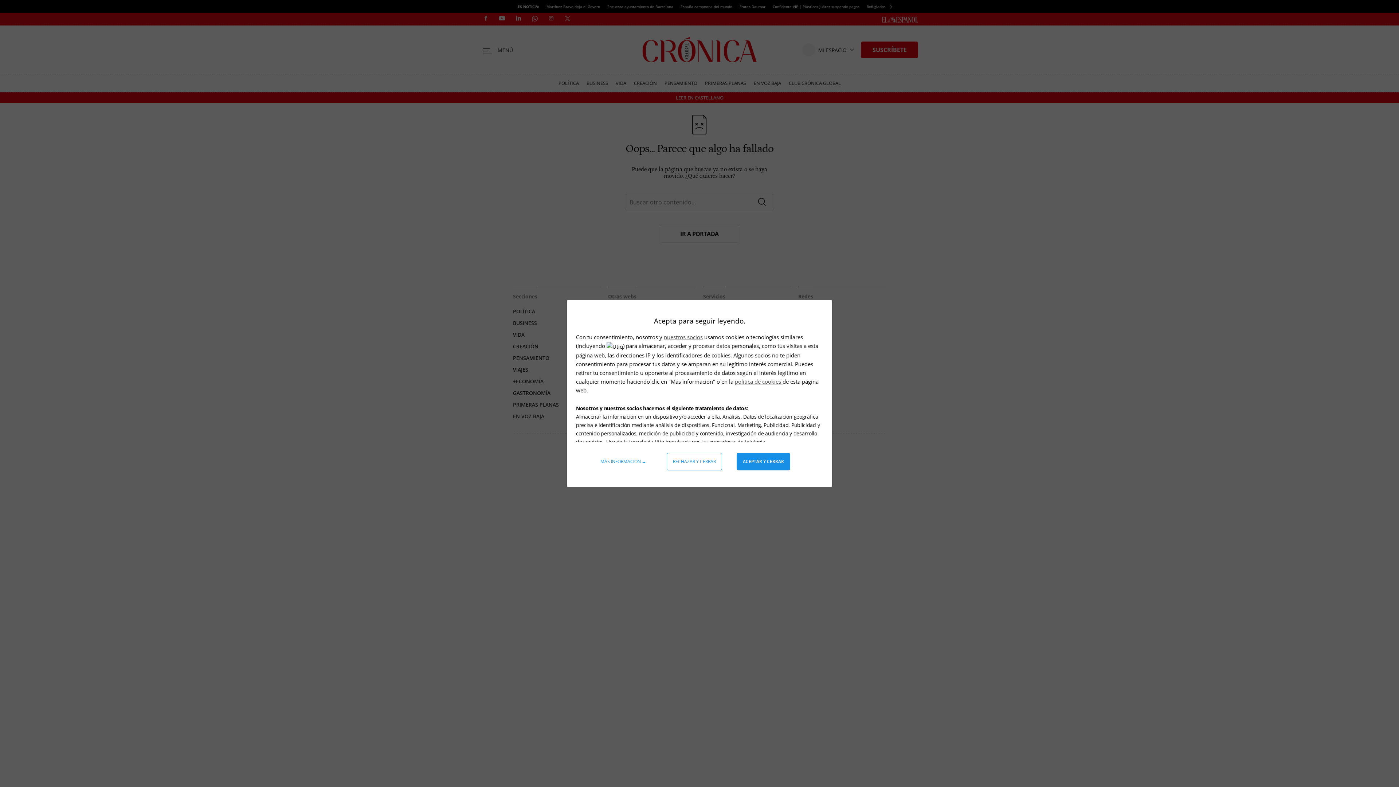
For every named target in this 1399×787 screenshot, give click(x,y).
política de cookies (759, 381)
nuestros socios (683, 337)
